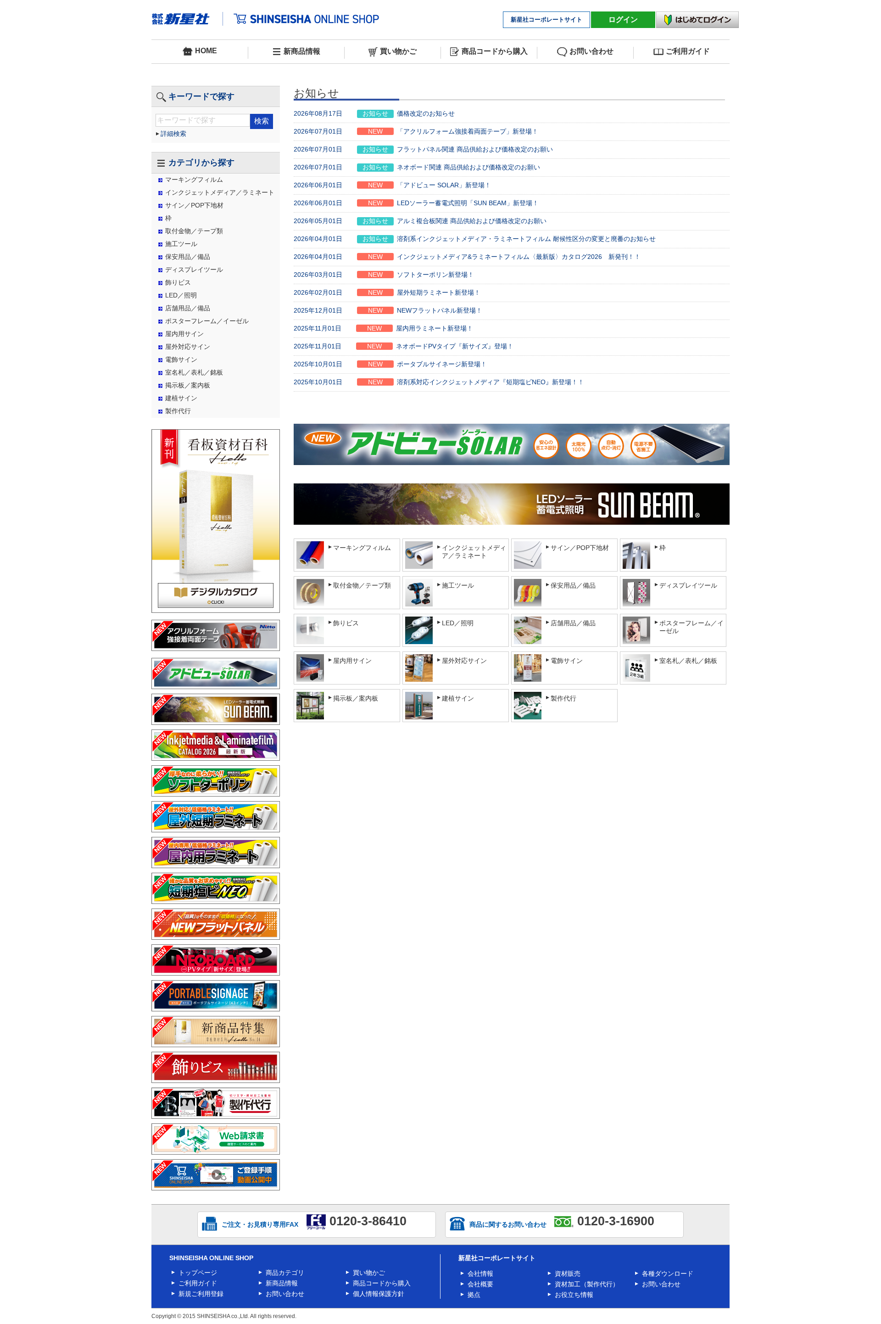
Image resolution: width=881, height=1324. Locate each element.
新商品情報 (302, 51)
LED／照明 (181, 295)
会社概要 (480, 1284)
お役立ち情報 (574, 1294)
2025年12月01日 (388, 310)
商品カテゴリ (285, 1272)
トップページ (197, 1272)
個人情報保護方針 (378, 1293)
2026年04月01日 (475, 238)
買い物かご (398, 51)
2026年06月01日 (392, 185)
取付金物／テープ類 (194, 231)
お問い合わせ (591, 51)
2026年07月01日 (416, 131)
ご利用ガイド (688, 51)
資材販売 (567, 1273)
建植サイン (181, 398)
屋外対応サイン (187, 346)
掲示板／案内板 (187, 385)
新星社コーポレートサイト (546, 19)
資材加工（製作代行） (587, 1284)
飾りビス (178, 282)
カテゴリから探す (201, 162)
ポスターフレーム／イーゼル (207, 321)
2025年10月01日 (390, 364)
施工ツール (181, 243)
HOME (206, 51)
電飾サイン (181, 359)
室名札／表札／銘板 (194, 372)
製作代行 (178, 411)
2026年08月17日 (374, 113)
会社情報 (480, 1273)
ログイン (623, 19)
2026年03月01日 (384, 274)
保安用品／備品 (187, 256)
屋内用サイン (184, 333)
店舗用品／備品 (187, 308)
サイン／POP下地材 (194, 205)
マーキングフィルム (194, 179)
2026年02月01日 (387, 292)
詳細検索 (173, 133)
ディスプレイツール (194, 269)
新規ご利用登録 (200, 1293)
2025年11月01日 (383, 328)
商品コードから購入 (495, 51)
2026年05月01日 (420, 220)
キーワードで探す (201, 96)
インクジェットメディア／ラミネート (219, 192)
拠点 (474, 1294)
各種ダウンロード (667, 1273)
